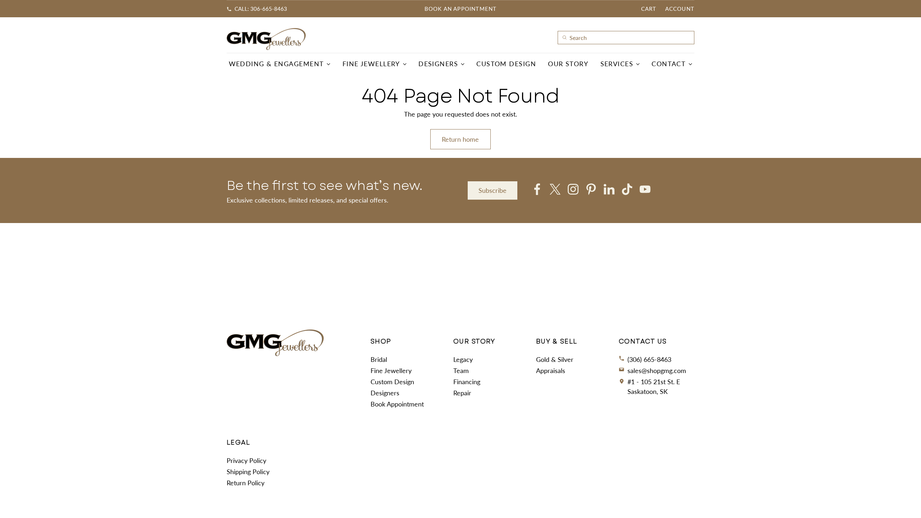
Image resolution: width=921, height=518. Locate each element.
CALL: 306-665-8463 (261, 8)
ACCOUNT (679, 8)
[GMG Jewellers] (266, 39)
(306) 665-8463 (649, 359)
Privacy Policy (246, 460)
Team (461, 370)
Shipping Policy (248, 472)
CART (649, 8)
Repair (462, 393)
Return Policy (245, 483)
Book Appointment (397, 404)
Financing (466, 382)
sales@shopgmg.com (656, 370)
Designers (385, 393)
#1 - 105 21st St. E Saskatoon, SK (653, 386)
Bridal (379, 359)
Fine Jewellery (391, 370)
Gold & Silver (554, 359)
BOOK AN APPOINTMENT (461, 8)
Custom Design (392, 382)
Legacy (463, 359)
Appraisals (550, 370)
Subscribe (492, 190)
